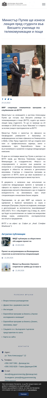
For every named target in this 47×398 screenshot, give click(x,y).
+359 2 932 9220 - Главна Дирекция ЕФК (20, 366)
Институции (8, 309)
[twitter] (5, 99)
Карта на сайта (9, 337)
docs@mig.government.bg (15, 374)
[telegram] (8, 99)
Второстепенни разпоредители (15, 301)
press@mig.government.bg (25, 377)
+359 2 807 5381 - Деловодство (16, 363)
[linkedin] (11, 99)
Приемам (23, 394)
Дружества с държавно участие (16, 305)
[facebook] (2, 99)
